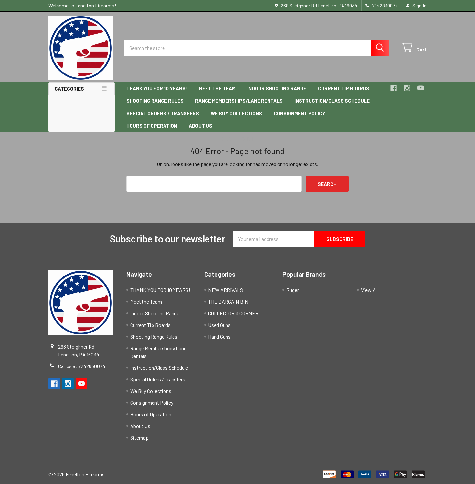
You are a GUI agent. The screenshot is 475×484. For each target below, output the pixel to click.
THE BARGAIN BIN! (229, 301)
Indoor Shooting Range (276, 88)
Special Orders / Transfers (162, 113)
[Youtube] (421, 88)
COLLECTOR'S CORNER (233, 313)
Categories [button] (69, 89)
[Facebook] (393, 88)
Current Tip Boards (343, 88)
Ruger (292, 290)
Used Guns (219, 325)
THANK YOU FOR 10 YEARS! (156, 88)
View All (369, 290)
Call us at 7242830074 (81, 366)
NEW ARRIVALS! (226, 290)
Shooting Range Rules (155, 101)
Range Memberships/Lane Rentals (239, 101)
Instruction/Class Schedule (332, 101)
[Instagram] (407, 88)
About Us (200, 126)
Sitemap (139, 437)
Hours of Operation (151, 126)
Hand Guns (219, 336)
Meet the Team (217, 88)
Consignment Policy (299, 113)
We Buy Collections (236, 113)
